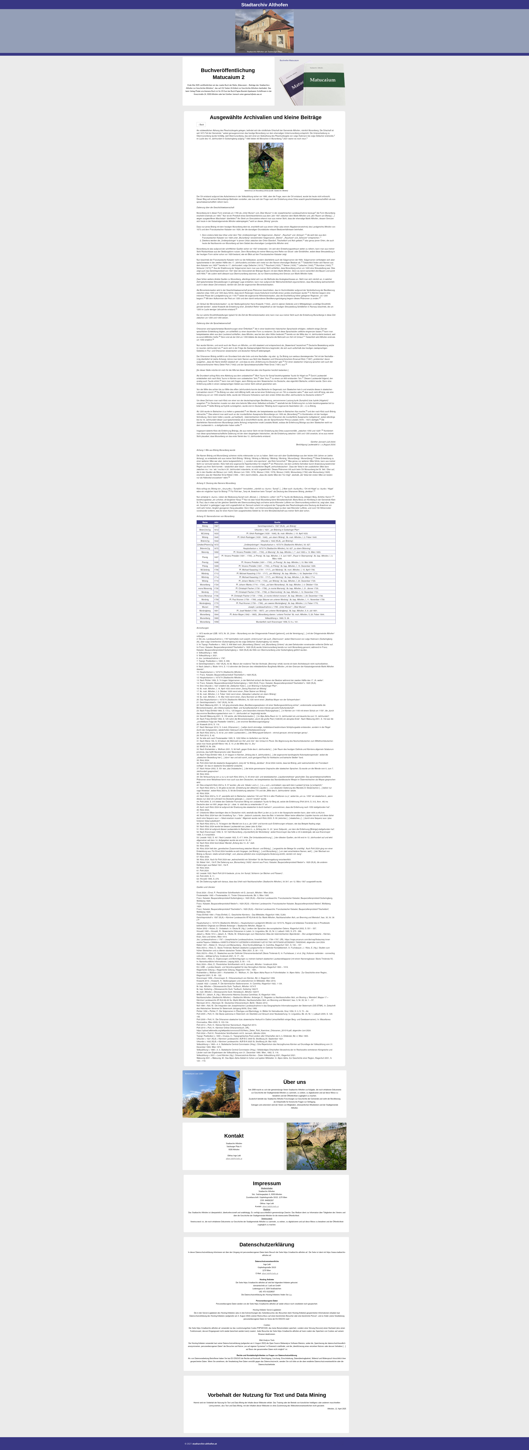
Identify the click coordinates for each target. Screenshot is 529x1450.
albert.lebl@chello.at (234, 1159)
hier (290, 1295)
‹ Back (201, 124)
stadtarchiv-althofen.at (204, 1443)
